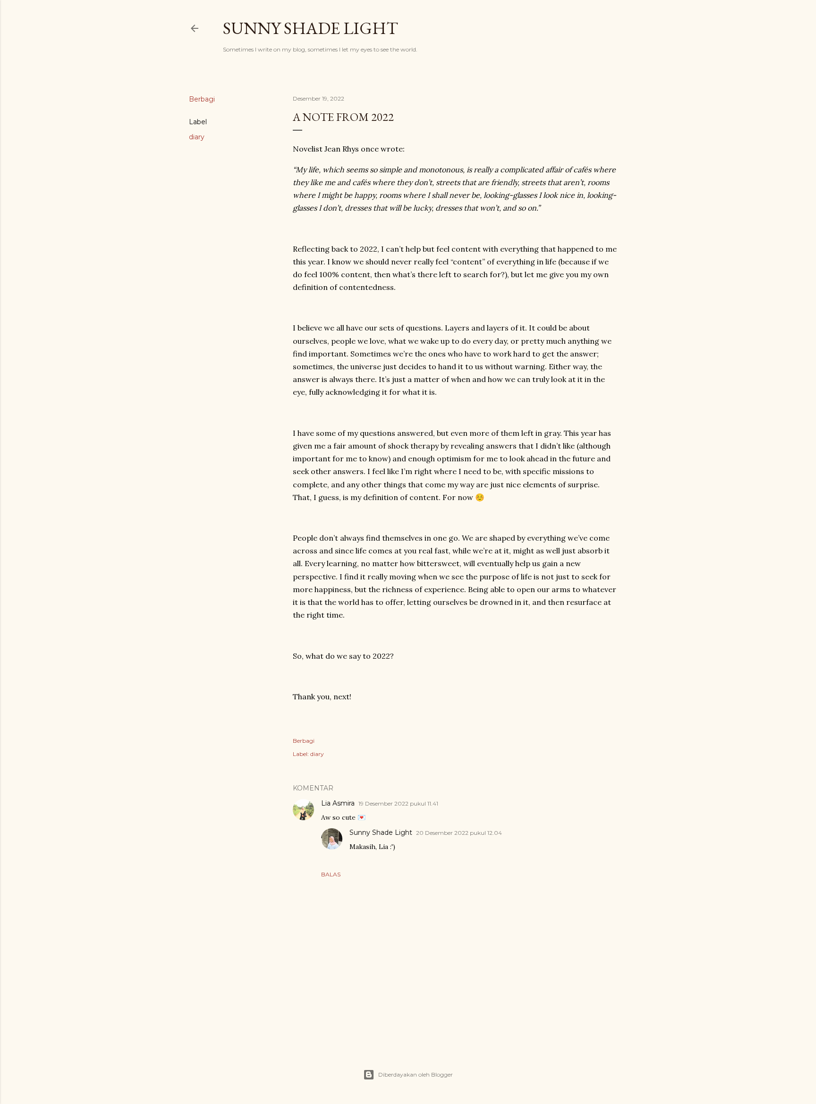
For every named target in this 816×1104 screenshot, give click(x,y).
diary (196, 137)
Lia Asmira (338, 803)
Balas (330, 874)
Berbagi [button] (202, 99)
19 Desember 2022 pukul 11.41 (398, 803)
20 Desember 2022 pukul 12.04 (459, 832)
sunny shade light (310, 28)
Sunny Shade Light (380, 832)
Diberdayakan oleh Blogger (415, 1074)
